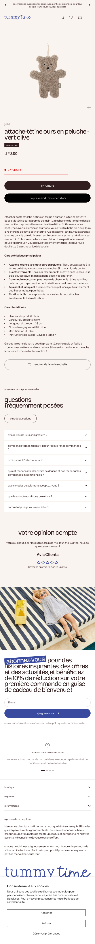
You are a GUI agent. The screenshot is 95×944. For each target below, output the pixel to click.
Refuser (46, 923)
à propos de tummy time (17, 819)
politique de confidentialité (68, 723)
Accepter (46, 912)
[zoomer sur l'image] (88, 108)
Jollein (7, 124)
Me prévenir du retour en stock (47, 198)
